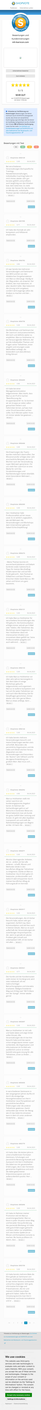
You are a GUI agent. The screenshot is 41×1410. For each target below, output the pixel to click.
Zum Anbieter (20, 76)
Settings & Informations (16, 1399)
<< (9, 1323)
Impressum (8, 1403)
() (30, 201)
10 (16, 147)
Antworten (31, 207)
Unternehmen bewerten (20, 71)
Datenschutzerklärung (21, 1403)
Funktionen (13, 8)
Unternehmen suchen (26, 8)
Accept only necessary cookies (18, 1395)
